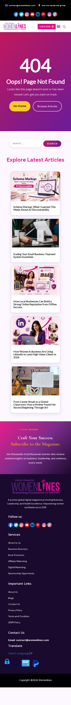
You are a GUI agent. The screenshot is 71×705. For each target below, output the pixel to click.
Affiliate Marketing (17, 561)
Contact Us (14, 604)
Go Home (19, 106)
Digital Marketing (17, 567)
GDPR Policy (14, 622)
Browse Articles (47, 106)
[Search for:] (26, 143)
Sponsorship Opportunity (21, 573)
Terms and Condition (18, 616)
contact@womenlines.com (32, 640)
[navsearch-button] (64, 27)
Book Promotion (16, 555)
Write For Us (14, 543)
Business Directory (18, 549)
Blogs (11, 598)
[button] (58, 26)
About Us (13, 592)
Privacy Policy (15, 610)
